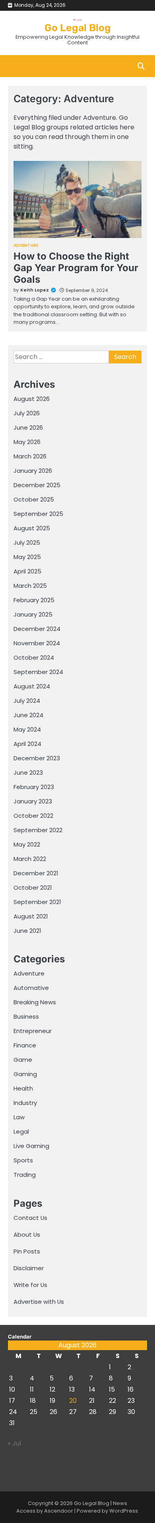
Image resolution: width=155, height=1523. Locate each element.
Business (26, 1016)
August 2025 (32, 528)
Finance (25, 1045)
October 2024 (34, 657)
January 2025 (33, 614)
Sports (23, 1160)
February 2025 (34, 600)
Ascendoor (58, 1510)
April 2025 (27, 571)
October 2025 (34, 499)
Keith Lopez (34, 290)
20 (73, 1400)
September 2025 (38, 514)
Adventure (26, 246)
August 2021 (31, 916)
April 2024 (27, 744)
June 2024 (28, 715)
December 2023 (37, 758)
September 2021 (37, 902)
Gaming (25, 1074)
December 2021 (36, 873)
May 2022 (27, 844)
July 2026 (27, 413)
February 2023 (34, 787)
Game (23, 1059)
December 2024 (37, 629)
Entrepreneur (33, 1031)
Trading (25, 1174)
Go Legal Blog (78, 28)
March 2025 (30, 585)
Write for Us (30, 1285)
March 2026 (30, 456)
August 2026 (32, 399)
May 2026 (27, 442)
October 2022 (33, 815)
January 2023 (33, 801)
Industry (25, 1103)
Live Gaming (31, 1146)
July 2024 (27, 700)
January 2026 (33, 470)
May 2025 (27, 557)
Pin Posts (27, 1251)
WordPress (123, 1510)
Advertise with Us (39, 1301)
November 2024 (37, 643)
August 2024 (32, 686)
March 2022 (30, 859)
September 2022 (38, 830)
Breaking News (35, 1002)
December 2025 (37, 485)
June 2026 (28, 427)
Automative (31, 988)
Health (23, 1088)
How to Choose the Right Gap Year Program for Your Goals (76, 267)
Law (19, 1117)
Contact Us (30, 1218)
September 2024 (38, 672)
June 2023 (28, 772)
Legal (21, 1131)
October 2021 (33, 887)
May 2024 (27, 729)
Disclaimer (29, 1268)
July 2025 (27, 542)
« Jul (14, 1443)
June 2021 (27, 930)
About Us (27, 1234)
